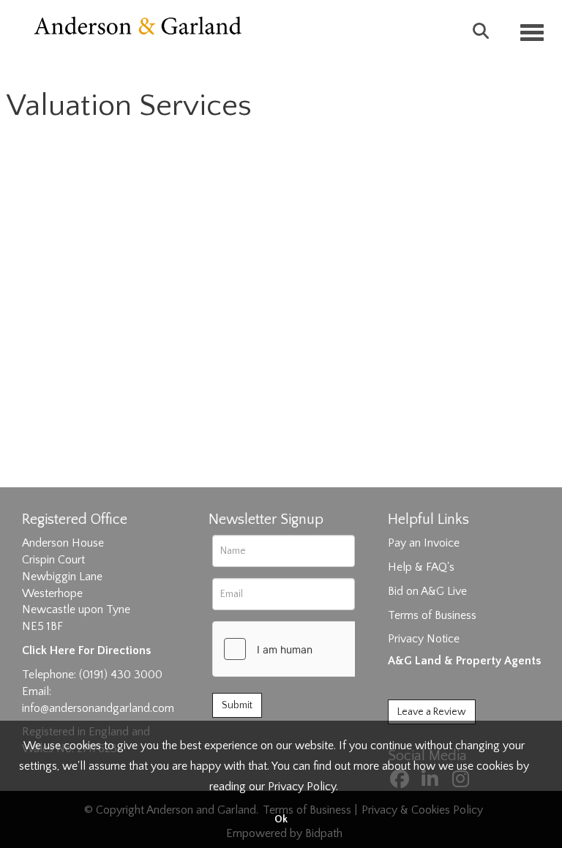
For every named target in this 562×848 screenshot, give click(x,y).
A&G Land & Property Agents (464, 660)
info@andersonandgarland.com (98, 708)
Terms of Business (432, 615)
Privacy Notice (424, 638)
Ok (281, 819)
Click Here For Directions (86, 650)
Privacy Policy (302, 786)
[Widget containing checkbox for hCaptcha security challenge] (322, 649)
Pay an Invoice (424, 542)
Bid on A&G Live (427, 591)
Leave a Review (431, 712)
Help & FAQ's (421, 567)
